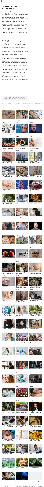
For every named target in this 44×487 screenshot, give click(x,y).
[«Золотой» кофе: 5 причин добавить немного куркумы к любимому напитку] (35, 436)
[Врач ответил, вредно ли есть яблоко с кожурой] (8, 255)
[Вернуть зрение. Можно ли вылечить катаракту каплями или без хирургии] (8, 380)
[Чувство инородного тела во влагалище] (22, 214)
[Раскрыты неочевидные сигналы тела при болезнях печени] (35, 144)
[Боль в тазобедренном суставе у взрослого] (8, 228)
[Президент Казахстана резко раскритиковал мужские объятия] (22, 130)
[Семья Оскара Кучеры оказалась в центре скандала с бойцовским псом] (35, 408)
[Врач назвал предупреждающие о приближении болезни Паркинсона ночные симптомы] (35, 353)
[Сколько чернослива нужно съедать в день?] (35, 255)
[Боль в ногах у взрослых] (22, 436)
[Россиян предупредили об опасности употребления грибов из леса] (35, 283)
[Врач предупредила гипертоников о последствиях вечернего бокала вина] (35, 339)
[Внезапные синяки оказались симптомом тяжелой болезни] (8, 158)
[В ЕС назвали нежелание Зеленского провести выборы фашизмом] (35, 228)
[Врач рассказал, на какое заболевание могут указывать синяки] (35, 172)
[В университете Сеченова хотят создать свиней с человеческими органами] (22, 172)
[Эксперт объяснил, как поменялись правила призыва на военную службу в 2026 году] (35, 367)
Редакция (17, 486)
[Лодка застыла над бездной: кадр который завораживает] (8, 464)
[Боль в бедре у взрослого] (8, 325)
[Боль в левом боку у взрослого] (8, 394)
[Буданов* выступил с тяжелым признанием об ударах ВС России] (35, 130)
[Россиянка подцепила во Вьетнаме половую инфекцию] (35, 158)
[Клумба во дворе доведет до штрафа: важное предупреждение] (8, 200)
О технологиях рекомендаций (37, 486)
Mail (1, 486)
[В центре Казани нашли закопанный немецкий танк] (35, 242)
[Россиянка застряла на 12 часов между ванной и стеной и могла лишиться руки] (22, 380)
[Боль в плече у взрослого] (35, 450)
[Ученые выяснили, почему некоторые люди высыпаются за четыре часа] (8, 353)
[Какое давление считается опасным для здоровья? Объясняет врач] (8, 130)
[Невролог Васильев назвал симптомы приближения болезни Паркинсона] (8, 450)
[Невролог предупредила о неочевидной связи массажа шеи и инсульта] (35, 394)
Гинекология (8, 3)
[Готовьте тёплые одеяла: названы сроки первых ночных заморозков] (8, 408)
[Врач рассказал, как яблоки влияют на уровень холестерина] (8, 144)
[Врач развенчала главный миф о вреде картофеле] (22, 422)
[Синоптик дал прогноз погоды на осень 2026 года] (22, 116)
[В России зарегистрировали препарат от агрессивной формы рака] (22, 353)
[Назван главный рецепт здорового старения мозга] (22, 478)
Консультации (4, 3)
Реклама (7, 486)
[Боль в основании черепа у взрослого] (35, 380)
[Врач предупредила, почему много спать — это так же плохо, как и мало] (8, 214)
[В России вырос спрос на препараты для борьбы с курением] (22, 228)
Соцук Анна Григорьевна (6, 75)
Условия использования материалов (23, 486)
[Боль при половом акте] (35, 297)
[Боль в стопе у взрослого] (8, 297)
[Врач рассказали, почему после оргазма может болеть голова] (8, 242)
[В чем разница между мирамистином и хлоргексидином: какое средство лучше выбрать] (22, 311)
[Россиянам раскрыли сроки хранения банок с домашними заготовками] (22, 394)
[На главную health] (4, 1)
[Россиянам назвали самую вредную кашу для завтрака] (35, 186)
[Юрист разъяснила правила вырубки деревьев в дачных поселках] (22, 283)
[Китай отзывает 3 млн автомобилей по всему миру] (8, 172)
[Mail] (1, 1)
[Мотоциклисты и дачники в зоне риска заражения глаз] (22, 242)
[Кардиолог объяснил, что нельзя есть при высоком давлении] (35, 200)
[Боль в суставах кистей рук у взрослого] (8, 283)
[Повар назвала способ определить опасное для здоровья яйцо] (8, 186)
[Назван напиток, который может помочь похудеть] (22, 269)
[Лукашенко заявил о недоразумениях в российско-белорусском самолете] (22, 255)
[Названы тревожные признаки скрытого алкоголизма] (35, 325)
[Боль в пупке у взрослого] (22, 450)
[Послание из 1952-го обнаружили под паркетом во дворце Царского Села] (8, 116)
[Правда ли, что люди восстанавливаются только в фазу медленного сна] (35, 422)
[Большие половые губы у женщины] (35, 116)
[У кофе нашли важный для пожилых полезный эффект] (22, 144)
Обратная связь (31, 486)
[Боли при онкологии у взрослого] (35, 214)
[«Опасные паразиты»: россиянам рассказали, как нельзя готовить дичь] (8, 269)
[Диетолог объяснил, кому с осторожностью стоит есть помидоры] (22, 464)
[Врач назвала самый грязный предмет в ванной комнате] (22, 297)
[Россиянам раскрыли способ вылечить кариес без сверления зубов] (8, 436)
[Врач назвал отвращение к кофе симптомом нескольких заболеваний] (8, 339)
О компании (4, 486)
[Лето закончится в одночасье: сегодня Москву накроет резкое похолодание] (22, 158)
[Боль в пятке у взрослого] (8, 478)
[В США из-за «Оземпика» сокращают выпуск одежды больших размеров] (8, 311)
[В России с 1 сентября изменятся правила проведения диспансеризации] (22, 200)
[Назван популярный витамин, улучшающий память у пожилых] (35, 311)
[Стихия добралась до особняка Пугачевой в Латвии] (22, 186)
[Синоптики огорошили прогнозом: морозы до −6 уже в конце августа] (8, 367)
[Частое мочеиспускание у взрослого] (35, 478)
